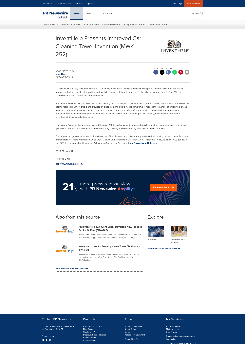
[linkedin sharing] (168, 72)
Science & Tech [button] (91, 24)
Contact (107, 13)
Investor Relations (63, 3)
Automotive (153, 239)
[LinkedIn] (43, 339)
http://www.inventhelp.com (69, 163)
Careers (128, 332)
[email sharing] (187, 72)
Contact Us (47, 336)
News (76, 13)
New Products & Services (178, 241)
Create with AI (89, 332)
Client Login (177, 3)
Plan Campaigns (90, 329)
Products (92, 13)
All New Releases (173, 326)
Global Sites (130, 339)
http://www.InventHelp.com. (143, 143)
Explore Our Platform (92, 326)
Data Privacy (171, 332)
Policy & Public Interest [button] (134, 24)
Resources (48, 3)
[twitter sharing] (162, 72)
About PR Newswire (133, 326)
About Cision (130, 329)
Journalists (79, 3)
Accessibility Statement (135, 334)
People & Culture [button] (158, 24)
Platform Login (172, 329)
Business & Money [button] (71, 24)
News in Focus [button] (51, 24)
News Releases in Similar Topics (162, 248)
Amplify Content (90, 340)
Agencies (90, 3)
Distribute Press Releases (94, 334)
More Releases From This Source (71, 268)
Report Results (89, 337)
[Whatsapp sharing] (174, 72)
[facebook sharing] (155, 72)
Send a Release (193, 3)
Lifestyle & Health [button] (111, 24)
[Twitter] (50, 339)
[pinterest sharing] (180, 72)
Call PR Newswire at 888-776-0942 (60, 326)
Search (195, 13)
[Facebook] (46, 339)
